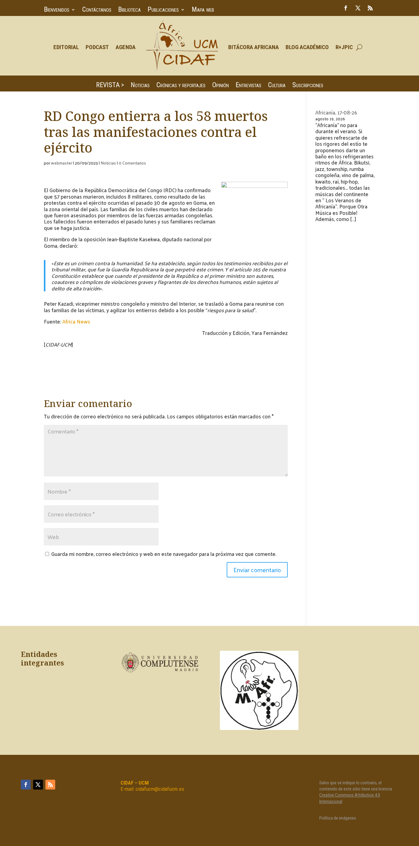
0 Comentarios (132, 163)
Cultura (277, 86)
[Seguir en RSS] (370, 8)
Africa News (76, 321)
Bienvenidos (56, 10)
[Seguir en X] (358, 8)
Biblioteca (129, 10)
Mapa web (203, 10)
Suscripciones (307, 86)
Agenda (126, 47)
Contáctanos (96, 10)
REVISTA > (110, 86)
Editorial (66, 47)
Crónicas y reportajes (181, 86)
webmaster (61, 163)
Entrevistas (248, 86)
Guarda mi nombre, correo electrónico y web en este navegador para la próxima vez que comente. (163, 553)
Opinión (220, 86)
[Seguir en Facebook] (346, 8)
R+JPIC (344, 47)
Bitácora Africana (253, 47)
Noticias (140, 86)
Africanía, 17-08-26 (336, 112)
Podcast (97, 47)
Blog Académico (307, 47)
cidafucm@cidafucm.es (160, 789)
